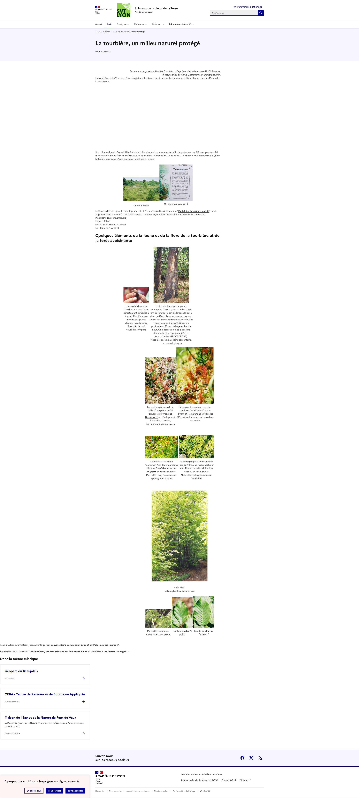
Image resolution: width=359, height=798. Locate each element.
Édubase (244, 780)
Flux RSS (206, 791)
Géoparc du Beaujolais (21, 671)
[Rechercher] (261, 13)
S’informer (139, 24)
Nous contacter (115, 791)
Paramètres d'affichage (249, 6)
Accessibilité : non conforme (137, 791)
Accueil (98, 24)
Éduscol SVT (227, 780)
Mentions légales (160, 791)
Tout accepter (75, 790)
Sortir (109, 24)
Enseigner (121, 24)
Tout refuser (54, 790)
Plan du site (99, 791)
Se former (156, 24)
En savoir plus (34, 790)
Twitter (251, 758)
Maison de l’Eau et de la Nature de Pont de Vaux (40, 717)
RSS (260, 758)
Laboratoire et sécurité (180, 24)
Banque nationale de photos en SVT (198, 780)
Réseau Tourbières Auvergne (110, 651)
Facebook (242, 758)
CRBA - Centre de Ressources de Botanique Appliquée (45, 694)
